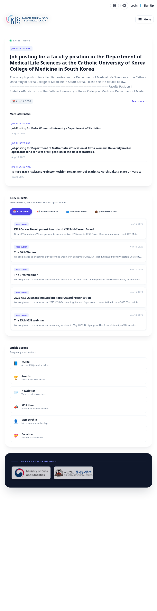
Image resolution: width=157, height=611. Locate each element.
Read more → (139, 101)
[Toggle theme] (124, 5)
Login (134, 5)
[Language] (114, 5)
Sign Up (149, 5)
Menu (147, 19)
